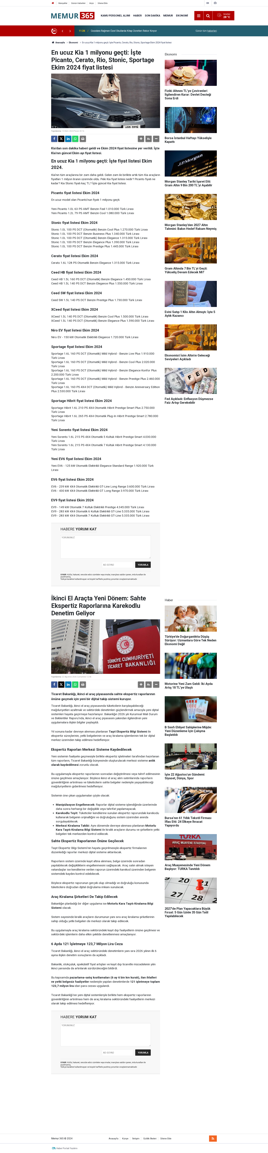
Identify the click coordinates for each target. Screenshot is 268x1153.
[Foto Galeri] (215, 3)
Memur (168, 15)
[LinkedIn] (68, 139)
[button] (141, 139)
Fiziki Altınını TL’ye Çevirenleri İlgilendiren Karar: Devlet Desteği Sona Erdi (131, 30)
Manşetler (62, 3)
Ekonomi (182, 15)
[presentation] (62, 31)
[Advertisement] (134, 1106)
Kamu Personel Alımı (115, 15)
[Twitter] (61, 139)
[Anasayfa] (53, 3)
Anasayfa (60, 42)
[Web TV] (207, 3)
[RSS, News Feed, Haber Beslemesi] (213, 1138)
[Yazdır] (83, 139)
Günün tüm (206, 30)
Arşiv (91, 3)
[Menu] (199, 16)
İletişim (135, 1138)
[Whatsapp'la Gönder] (75, 139)
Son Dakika (152, 15)
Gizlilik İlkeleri (149, 1138)
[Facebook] (54, 139)
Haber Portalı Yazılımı (66, 1148)
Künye (125, 1138)
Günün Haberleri (78, 3)
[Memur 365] (73, 15)
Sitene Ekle (102, 3)
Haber (137, 15)
